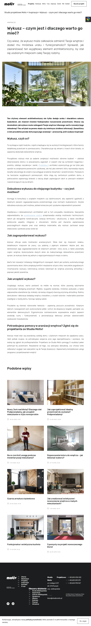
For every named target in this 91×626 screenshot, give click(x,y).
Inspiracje (33, 12)
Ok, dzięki (83, 621)
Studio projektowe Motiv (15, 12)
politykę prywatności (34, 620)
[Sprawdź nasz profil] (8, 603)
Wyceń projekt (79, 4)
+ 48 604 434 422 (74, 577)
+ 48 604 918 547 (74, 583)
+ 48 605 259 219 (74, 580)
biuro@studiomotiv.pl (54, 598)
